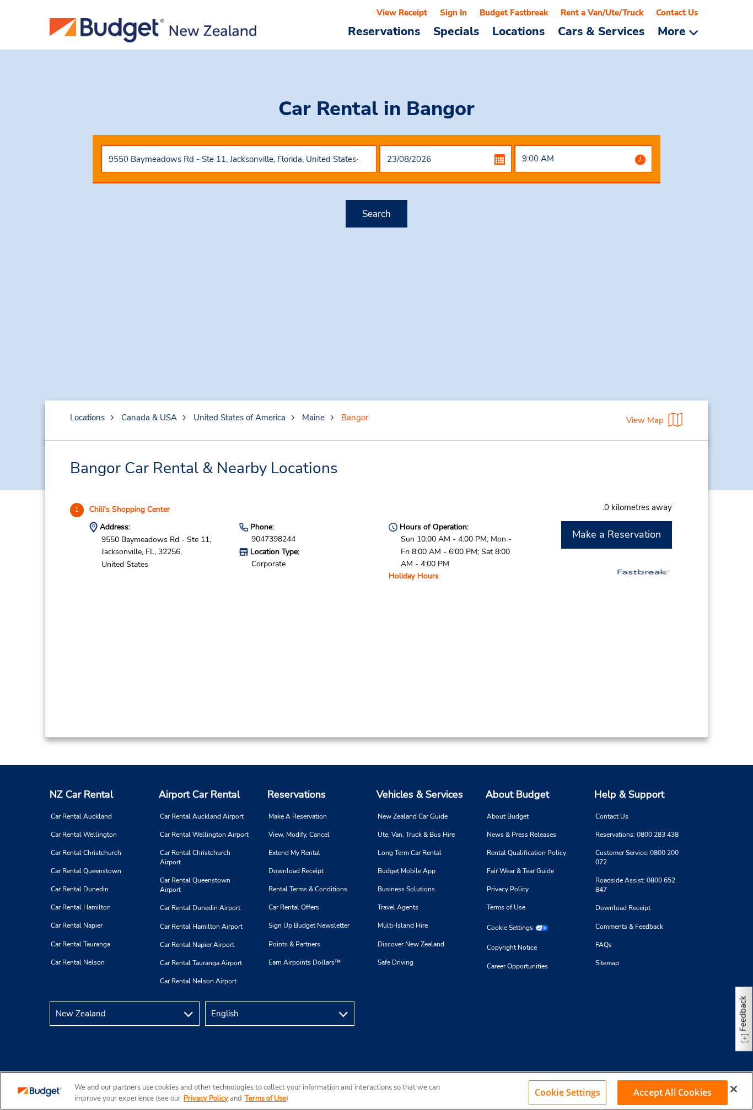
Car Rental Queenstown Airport (195, 885)
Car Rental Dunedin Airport (200, 907)
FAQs (603, 944)
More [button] (673, 31)
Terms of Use (506, 907)
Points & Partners (294, 944)
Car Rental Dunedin (80, 889)
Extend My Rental (294, 852)
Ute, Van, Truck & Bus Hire (416, 834)
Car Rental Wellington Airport (204, 834)
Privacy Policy (508, 889)
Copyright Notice (512, 947)
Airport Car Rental (199, 794)
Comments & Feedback (629, 926)
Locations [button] (518, 31)
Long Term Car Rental (410, 852)
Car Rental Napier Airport (197, 944)
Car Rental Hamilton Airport (201, 926)
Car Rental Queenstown (86, 871)
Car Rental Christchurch (86, 852)
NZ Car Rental (81, 794)
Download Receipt (296, 871)
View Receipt (401, 12)
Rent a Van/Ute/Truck (602, 12)
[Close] (734, 1089)
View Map (645, 420)
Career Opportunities (517, 966)
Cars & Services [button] (601, 31)
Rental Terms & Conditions (307, 889)
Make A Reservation (297, 816)
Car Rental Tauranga (80, 944)
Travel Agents (398, 907)
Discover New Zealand (411, 944)
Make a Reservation (616, 534)
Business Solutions (406, 889)
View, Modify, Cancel (299, 834)
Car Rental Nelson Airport (198, 981)
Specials (456, 31)
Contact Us (677, 12)
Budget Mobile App (406, 871)
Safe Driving (395, 962)
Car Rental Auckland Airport (202, 816)
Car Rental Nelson (78, 962)
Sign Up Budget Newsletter (308, 925)
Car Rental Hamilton (81, 907)
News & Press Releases (521, 834)
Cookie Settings (510, 927)
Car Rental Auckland (81, 816)
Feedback (743, 1013)
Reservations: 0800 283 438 (637, 834)
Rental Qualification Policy (526, 852)
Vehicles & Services (419, 794)
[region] (376, 1090)
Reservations (296, 794)
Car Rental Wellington (84, 834)
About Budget (517, 794)
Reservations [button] (384, 31)
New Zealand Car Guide (413, 816)
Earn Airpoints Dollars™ (304, 962)
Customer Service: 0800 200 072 (637, 857)
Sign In (453, 12)
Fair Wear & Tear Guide (520, 871)
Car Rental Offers (293, 907)
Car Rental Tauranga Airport (201, 963)
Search (376, 214)
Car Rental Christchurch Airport (195, 857)
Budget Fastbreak (514, 12)
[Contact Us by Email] (690, 1013)
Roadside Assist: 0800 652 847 (635, 885)
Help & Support (629, 794)
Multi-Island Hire (403, 925)
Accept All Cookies (672, 1092)
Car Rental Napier (77, 925)
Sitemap (607, 963)
